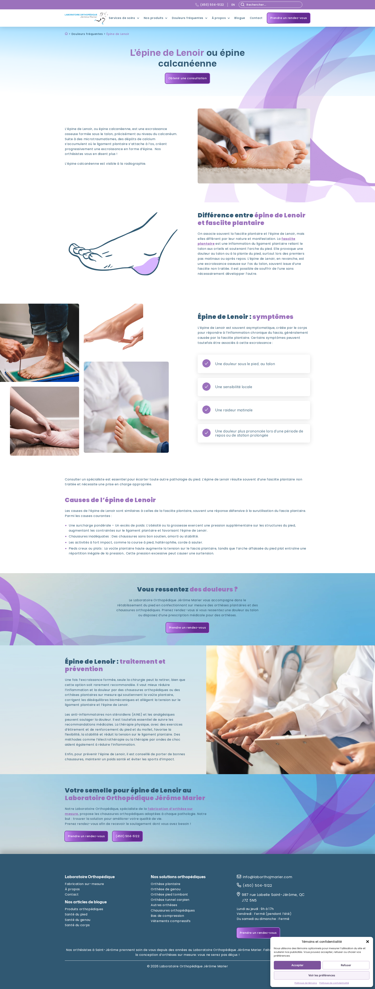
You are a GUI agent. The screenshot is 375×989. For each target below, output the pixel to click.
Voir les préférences (321, 975)
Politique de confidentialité (334, 983)
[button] (368, 942)
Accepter (297, 965)
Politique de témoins (306, 983)
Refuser (346, 965)
